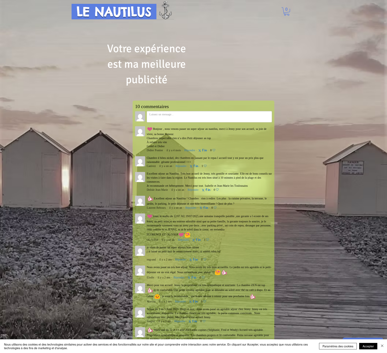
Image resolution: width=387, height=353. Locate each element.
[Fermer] (382, 346)
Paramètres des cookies (337, 346)
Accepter (368, 346)
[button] (287, 11)
